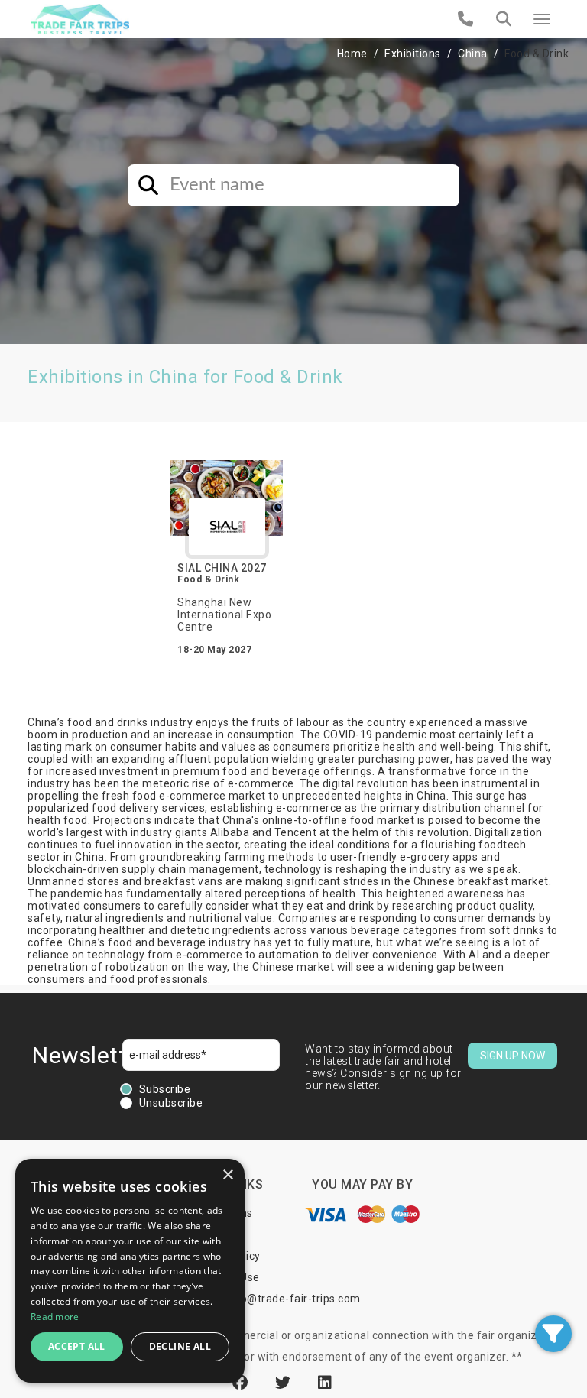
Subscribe (165, 1089)
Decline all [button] (180, 1346)
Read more (55, 1316)
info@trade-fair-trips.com (293, 1299)
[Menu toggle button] (541, 19)
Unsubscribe (171, 1103)
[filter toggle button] (553, 1333)
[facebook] (242, 1383)
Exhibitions (412, 53)
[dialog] (130, 1271)
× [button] (227, 1175)
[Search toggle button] (503, 19)
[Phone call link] (466, 19)
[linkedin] (325, 1383)
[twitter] (285, 1383)
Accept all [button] (76, 1346)
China (473, 53)
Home (352, 53)
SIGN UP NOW (512, 1055)
